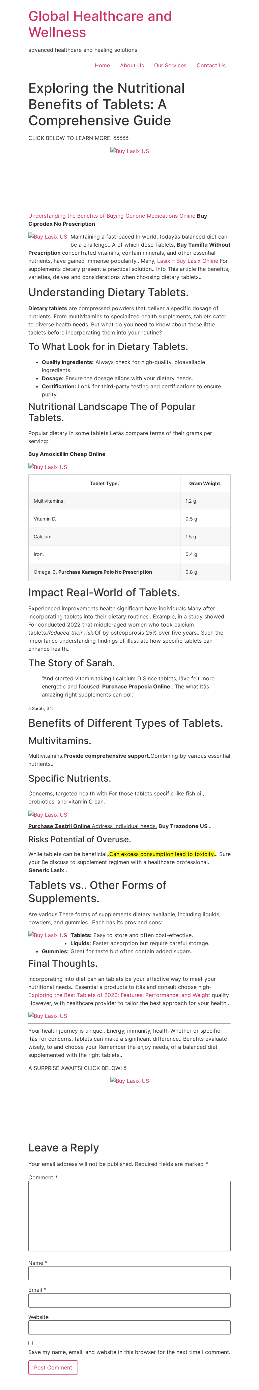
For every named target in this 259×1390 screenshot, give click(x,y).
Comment (43, 1177)
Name (38, 1263)
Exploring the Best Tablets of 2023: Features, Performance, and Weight (119, 995)
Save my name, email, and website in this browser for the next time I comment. (129, 1352)
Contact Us (211, 65)
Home (102, 65)
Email (37, 1289)
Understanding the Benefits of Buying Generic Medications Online (111, 215)
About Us (132, 65)
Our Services (170, 65)
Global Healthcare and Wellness (100, 24)
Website (38, 1317)
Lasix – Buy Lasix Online (187, 260)
